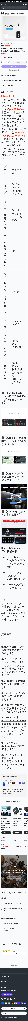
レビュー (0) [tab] (9, 91)
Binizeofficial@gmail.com (8, 990)
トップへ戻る (14, 965)
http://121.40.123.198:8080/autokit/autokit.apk (14, 724)
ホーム (2, 12)
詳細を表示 (6, 832)
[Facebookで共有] (9, 85)
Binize (3, 43)
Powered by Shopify (12, 1017)
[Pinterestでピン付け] (12, 85)
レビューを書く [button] (14, 953)
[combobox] (14, 7)
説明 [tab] (2, 91)
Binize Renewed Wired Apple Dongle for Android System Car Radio (12, 14)
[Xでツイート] (6, 85)
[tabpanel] (14, 433)
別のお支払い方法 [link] (14, 70)
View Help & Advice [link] (14, 877)
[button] (22, 4)
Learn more (20, 1)
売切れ (18, 62)
